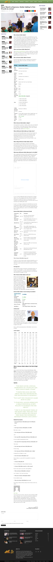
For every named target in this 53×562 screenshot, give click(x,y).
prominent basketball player (20, 51)
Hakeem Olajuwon (26, 128)
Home (13, 1)
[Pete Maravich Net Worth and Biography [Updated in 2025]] (10, 71)
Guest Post (40, 1)
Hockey (35, 1)
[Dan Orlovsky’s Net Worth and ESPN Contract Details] (49, 9)
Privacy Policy (28, 561)
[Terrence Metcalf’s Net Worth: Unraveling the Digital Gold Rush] (6, 534)
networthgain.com (12, 561)
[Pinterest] (29, 11)
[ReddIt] (35, 11)
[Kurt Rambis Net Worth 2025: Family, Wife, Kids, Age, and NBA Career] (10, 37)
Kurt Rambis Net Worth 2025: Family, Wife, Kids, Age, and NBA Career (5, 38)
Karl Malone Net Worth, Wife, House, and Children (5, 67)
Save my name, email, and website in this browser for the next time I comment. (12, 523)
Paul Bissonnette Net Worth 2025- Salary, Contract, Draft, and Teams (43, 27)
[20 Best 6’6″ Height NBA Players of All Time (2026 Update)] (10, 52)
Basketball (22, 1)
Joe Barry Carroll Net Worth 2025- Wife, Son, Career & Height (5, 57)
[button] (48, 1)
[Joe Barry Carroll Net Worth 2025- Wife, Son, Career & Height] (10, 57)
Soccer (31, 1)
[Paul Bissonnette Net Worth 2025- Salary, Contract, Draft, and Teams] (49, 27)
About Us (37, 561)
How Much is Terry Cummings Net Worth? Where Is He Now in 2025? (5, 43)
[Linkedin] (33, 11)
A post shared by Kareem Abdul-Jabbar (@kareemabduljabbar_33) (25, 193)
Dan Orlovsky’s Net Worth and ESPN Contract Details (43, 9)
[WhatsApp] (31, 11)
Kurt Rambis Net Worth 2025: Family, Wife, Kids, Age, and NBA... (28, 542)
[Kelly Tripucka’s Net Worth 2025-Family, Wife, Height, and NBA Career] (10, 47)
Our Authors (43, 561)
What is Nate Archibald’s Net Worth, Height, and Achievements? (32, 508)
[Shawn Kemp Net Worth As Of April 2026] (6, 538)
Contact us (40, 561)
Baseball (26, 1)
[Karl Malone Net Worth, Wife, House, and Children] (10, 67)
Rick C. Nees (16, 493)
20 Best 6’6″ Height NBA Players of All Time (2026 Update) (5, 53)
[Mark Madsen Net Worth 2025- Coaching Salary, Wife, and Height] (10, 62)
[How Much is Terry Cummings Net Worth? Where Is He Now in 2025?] (10, 42)
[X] (27, 11)
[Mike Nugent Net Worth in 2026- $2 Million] (6, 542)
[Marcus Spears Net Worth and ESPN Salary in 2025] (49, 13)
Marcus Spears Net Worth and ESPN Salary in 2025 (43, 13)
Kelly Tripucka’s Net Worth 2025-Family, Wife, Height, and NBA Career (5, 48)
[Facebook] (25, 11)
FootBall (16, 1)
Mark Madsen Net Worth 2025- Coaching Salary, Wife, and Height (5, 62)
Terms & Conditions (33, 561)
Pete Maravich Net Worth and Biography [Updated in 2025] (5, 72)
